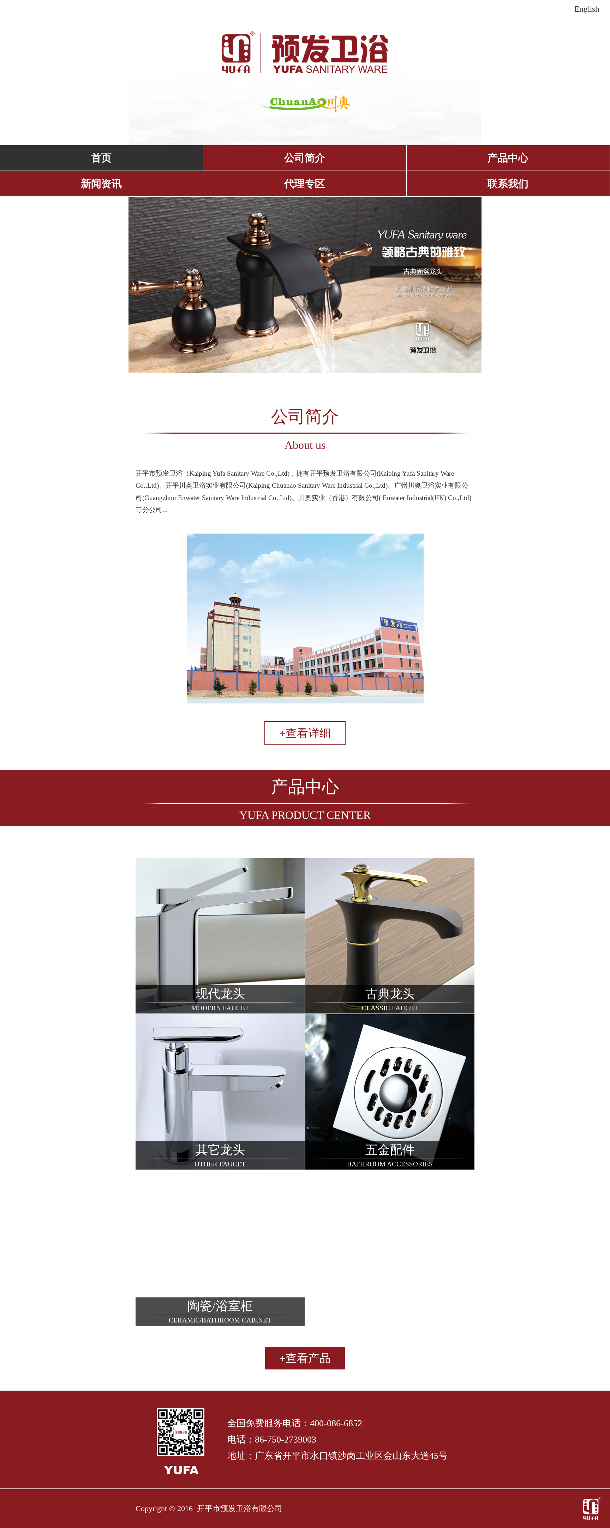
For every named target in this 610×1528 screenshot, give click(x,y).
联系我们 (508, 183)
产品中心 (508, 157)
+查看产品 (305, 1358)
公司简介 (304, 157)
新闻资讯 (101, 183)
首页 (101, 157)
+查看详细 (305, 733)
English (586, 8)
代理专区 (304, 183)
